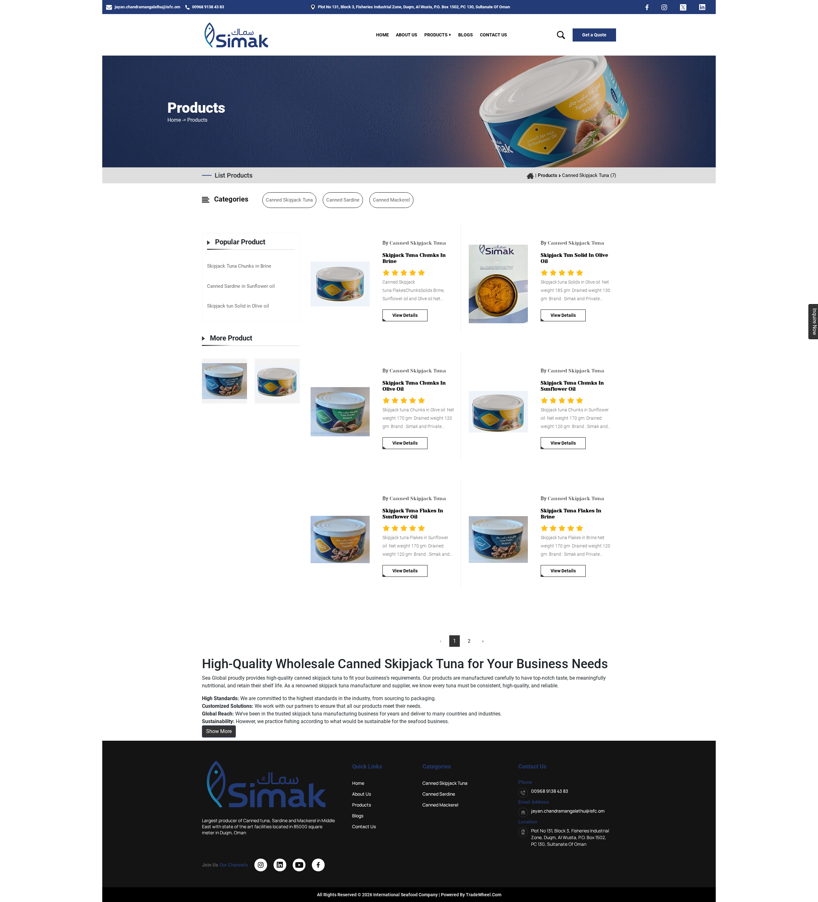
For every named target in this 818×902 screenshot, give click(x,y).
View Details (405, 315)
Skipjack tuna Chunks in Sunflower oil (572, 386)
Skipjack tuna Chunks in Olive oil (414, 386)
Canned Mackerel (391, 200)
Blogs (465, 34)
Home (382, 34)
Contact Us (493, 34)
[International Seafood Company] (236, 34)
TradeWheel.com (483, 894)
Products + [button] (437, 34)
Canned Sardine (342, 200)
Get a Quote (594, 34)
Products (547, 175)
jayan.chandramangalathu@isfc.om (147, 6)
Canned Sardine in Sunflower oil (241, 286)
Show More (219, 731)
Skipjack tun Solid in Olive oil (238, 306)
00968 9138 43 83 (207, 6)
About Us (406, 34)
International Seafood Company (405, 894)
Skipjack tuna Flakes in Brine (571, 514)
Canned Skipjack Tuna (289, 200)
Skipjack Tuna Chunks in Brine (239, 266)
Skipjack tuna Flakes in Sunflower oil (412, 514)
